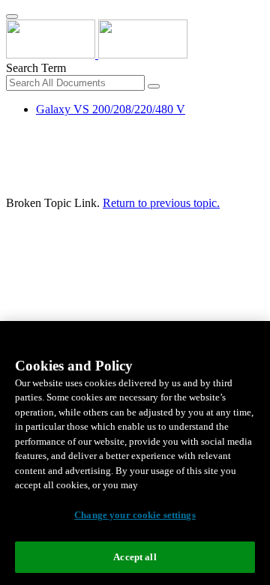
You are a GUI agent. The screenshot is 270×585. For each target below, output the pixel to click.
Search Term (36, 68)
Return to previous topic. (161, 202)
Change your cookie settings (135, 514)
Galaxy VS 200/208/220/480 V (110, 109)
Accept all (134, 556)
